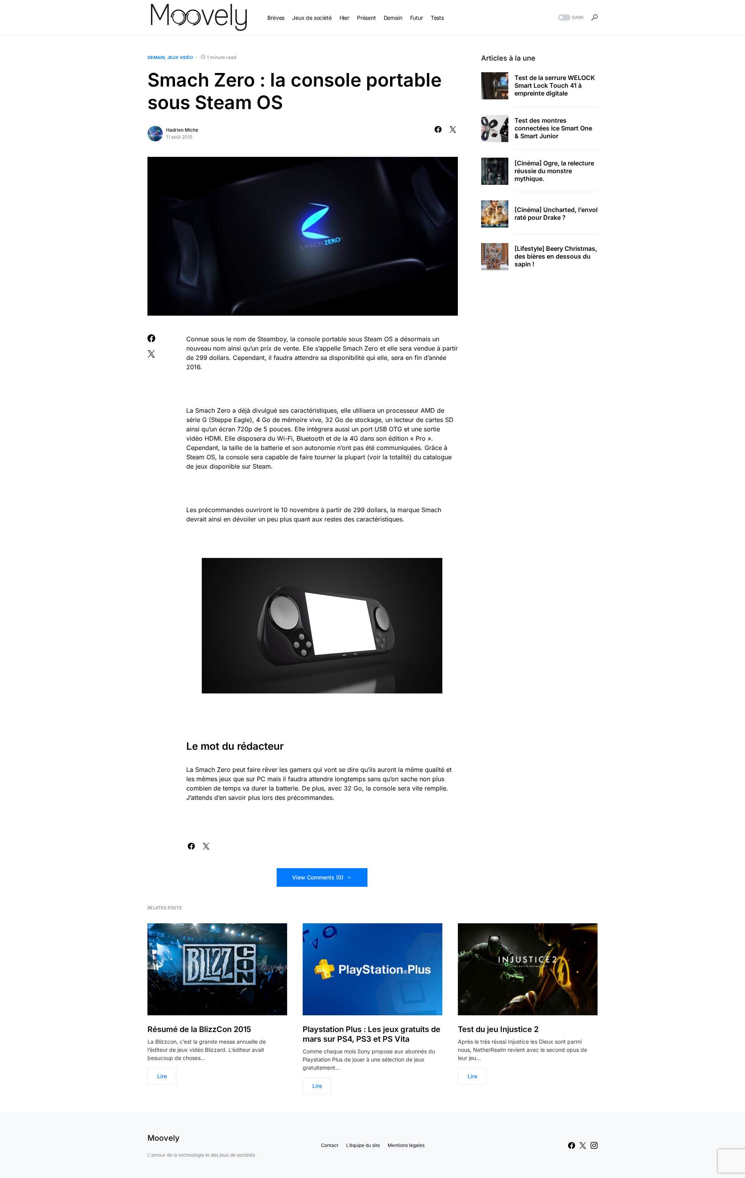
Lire (162, 1076)
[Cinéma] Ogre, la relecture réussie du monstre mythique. (554, 171)
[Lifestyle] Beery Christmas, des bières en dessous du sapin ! (556, 256)
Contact (329, 1145)
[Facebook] (571, 1145)
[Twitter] (582, 1145)
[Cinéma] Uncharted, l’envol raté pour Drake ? (556, 214)
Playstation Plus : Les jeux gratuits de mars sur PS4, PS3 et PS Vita (371, 1034)
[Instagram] (594, 1145)
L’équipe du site (363, 1145)
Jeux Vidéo (180, 57)
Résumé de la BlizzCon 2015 (199, 1029)
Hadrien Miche (182, 130)
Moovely (163, 1138)
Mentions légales (406, 1145)
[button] (570, 17)
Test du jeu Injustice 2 (498, 1029)
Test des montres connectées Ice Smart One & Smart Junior (553, 128)
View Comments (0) (317, 877)
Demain (156, 57)
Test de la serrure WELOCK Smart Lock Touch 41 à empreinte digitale (555, 85)
